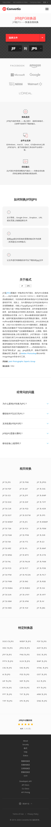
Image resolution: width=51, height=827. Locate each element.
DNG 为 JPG (42, 701)
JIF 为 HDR (41, 508)
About (25, 741)
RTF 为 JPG (41, 687)
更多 (44, 2)
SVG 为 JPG (24, 668)
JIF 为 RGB (41, 581)
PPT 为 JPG (7, 694)
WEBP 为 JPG (25, 641)
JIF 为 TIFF (41, 502)
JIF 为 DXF (24, 502)
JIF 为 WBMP (42, 522)
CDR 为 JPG (24, 687)
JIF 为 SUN (6, 594)
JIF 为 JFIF (24, 495)
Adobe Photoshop (29, 353)
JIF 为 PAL (6, 561)
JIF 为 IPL (24, 548)
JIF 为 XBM (7, 601)
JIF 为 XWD (7, 608)
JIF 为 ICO (6, 495)
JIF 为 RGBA (7, 588)
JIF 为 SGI (41, 588)
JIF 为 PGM (7, 535)
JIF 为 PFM (7, 575)
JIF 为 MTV (24, 555)
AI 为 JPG (6, 674)
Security (25, 744)
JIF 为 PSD (24, 508)
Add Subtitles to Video (20, 2)
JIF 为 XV (40, 601)
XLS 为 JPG (41, 681)
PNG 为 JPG (25, 654)
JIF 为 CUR (6, 508)
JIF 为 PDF (6, 489)
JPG (28, 286)
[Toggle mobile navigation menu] (47, 9)
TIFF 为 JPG (7, 701)
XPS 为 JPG (24, 701)
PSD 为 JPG (24, 674)
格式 (25, 748)
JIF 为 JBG (41, 608)
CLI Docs (25, 788)
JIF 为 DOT (7, 515)
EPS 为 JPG (7, 687)
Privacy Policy (32, 814)
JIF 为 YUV (24, 608)
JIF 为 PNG (24, 482)
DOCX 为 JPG (7, 641)
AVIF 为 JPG (42, 648)
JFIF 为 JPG (7, 654)
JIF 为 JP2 (24, 522)
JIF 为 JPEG (41, 482)
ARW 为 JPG (42, 694)
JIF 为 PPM (24, 535)
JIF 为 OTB (41, 555)
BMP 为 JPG (42, 661)
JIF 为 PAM (41, 561)
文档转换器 (25, 768)
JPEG (8, 293)
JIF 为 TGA (6, 528)
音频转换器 (25, 765)
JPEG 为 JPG (25, 648)
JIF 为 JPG (6, 482)
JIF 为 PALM (25, 561)
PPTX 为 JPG (7, 661)
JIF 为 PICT (41, 575)
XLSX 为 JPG (25, 661)
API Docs (25, 785)
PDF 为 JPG (42, 641)
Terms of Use (18, 814)
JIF (22, 286)
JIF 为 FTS (24, 542)
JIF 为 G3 (40, 542)
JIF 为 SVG (41, 489)
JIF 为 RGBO (25, 588)
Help (25, 752)
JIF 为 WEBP (7, 522)
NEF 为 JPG (24, 681)
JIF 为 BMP (41, 495)
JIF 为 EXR (41, 535)
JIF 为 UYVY (24, 594)
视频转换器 (25, 761)
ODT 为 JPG (42, 674)
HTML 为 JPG (42, 668)
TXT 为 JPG (24, 694)
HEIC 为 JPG (7, 648)
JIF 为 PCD (6, 568)
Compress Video (35, 2)
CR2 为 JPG (7, 668)
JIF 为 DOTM (25, 515)
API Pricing (25, 792)
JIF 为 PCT (24, 568)
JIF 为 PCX (24, 528)
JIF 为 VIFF (41, 594)
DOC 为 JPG (42, 654)
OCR (25, 776)
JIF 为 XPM (24, 601)
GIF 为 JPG (6, 681)
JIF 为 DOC (7, 502)
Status (25, 755)
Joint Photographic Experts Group (22, 361)
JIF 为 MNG (7, 555)
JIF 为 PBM (41, 528)
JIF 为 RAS (24, 581)
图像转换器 (25, 772)
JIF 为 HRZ (6, 548)
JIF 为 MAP (41, 548)
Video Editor (6, 2)
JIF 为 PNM (7, 581)
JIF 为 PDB (41, 568)
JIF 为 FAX (6, 542)
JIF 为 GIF (24, 489)
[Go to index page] (11, 8)
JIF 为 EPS (41, 515)
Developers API (25, 781)
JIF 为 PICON (25, 575)
